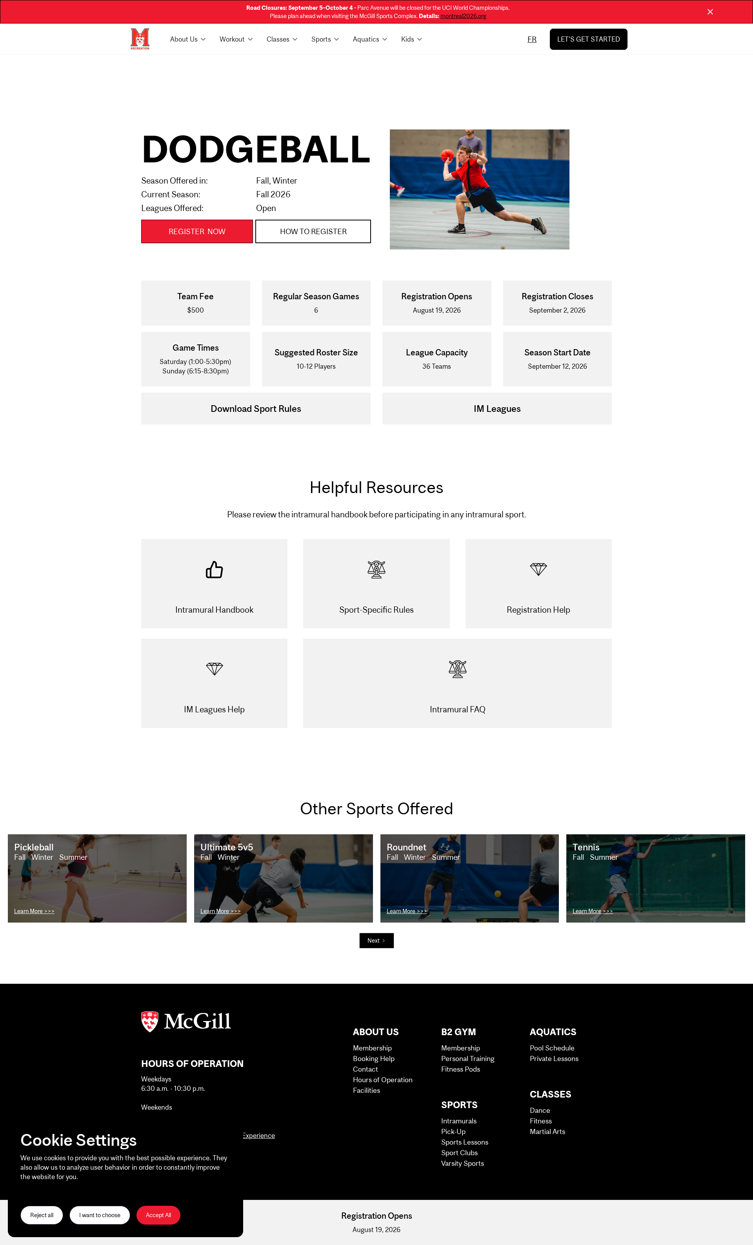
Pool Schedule (552, 1048)
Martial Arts (547, 1131)
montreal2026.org (463, 16)
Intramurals (459, 1121)
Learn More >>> (34, 911)
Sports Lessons (464, 1142)
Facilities (366, 1090)
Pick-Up (453, 1131)
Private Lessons (554, 1058)
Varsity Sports (462, 1163)
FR (532, 39)
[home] (140, 39)
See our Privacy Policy (47, 1189)
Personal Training (468, 1058)
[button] (188, 39)
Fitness (541, 1121)
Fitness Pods (460, 1069)
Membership (372, 1048)
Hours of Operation (383, 1080)
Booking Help (374, 1058)
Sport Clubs (459, 1153)
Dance (540, 1110)
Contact (365, 1069)
